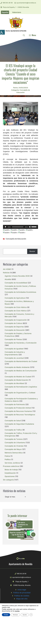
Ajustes (25, 615)
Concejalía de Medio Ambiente (17, 367)
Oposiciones (10, 476)
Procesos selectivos (11, 466)
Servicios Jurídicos (12, 463)
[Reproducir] (6, 227)
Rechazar (15, 615)
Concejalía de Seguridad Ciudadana (19, 424)
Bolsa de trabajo (11, 470)
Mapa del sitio (21, 599)
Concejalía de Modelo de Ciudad (18, 377)
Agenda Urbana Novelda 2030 (17, 276)
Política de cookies (21, 596)
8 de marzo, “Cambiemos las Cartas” (22, 524)
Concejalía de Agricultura (15, 298)
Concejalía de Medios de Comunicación (21, 371)
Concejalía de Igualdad (14, 349)
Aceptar (6, 615)
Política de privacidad (21, 593)
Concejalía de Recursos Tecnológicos (20, 415)
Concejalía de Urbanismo (15, 443)
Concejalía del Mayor (13, 449)
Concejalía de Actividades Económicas (20, 292)
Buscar (32, 251)
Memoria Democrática (14, 453)
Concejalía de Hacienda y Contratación (21, 343)
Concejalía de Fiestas (13, 339)
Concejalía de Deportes (14, 327)
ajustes (17, 611)
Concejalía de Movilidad (14, 383)
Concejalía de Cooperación (16, 320)
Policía (7, 456)
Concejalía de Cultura (13, 323)
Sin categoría (8, 480)
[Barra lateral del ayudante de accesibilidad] (2, 32)
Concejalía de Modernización (16, 380)
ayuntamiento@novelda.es (26, 3)
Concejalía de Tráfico (13, 430)
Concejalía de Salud (13, 421)
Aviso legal (22, 590)
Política (8, 459)
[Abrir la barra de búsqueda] (24, 35)
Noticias (6, 273)
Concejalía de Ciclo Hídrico (16, 307)
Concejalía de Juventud (14, 358)
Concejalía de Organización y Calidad (20, 393)
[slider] (34, 226)
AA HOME (7, 269)
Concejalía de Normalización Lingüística (21, 387)
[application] (20, 227)
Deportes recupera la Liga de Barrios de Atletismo (17, 534)
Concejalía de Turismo (14, 439)
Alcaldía (8, 279)
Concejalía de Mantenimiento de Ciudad (21, 361)
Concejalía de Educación (16, 239)
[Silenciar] (30, 227)
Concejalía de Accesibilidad (16, 283)
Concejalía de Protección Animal (18, 408)
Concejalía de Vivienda (14, 446)
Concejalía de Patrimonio (15, 404)
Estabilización (10, 473)
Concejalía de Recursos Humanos (18, 411)
